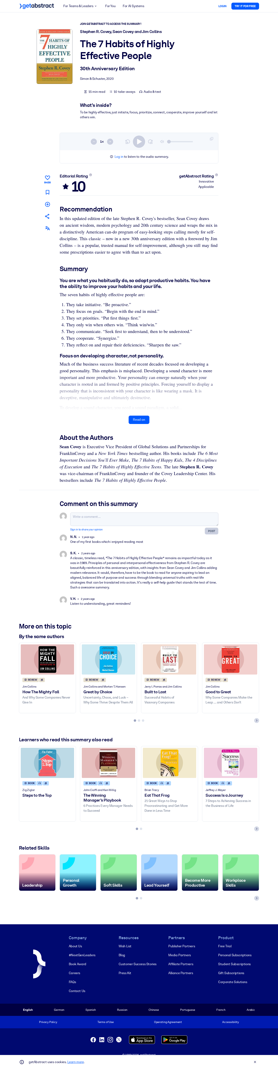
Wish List (125, 946)
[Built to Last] (169, 659)
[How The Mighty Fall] (47, 659)
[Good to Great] (230, 659)
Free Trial (224, 946)
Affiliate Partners (180, 964)
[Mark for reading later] (47, 192)
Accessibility (230, 1022)
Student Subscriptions (234, 964)
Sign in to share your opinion (86, 529)
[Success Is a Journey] (230, 763)
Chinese (154, 1009)
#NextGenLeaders (82, 955)
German (59, 1009)
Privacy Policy (48, 1022)
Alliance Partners (180, 973)
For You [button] (110, 6)
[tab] (135, 720)
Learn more (75, 1062)
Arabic (251, 1009)
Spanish (90, 1009)
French (220, 1009)
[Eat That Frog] (169, 763)
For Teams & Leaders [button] (78, 6)
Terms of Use (105, 1022)
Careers (74, 973)
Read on (139, 420)
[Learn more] (90, 174)
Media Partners (179, 955)
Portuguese (187, 1009)
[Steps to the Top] (47, 763)
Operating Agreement (168, 1022)
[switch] (139, 142)
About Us (75, 946)
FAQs (72, 982)
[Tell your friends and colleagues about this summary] (47, 216)
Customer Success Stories (138, 964)
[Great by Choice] (108, 659)
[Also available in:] (47, 228)
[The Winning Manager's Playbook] (108, 763)
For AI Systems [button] (133, 6)
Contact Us (77, 991)
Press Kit (125, 973)
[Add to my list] (47, 204)
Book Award (77, 964)
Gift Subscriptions (231, 973)
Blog (122, 955)
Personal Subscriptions (234, 955)
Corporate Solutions (232, 982)
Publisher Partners (181, 946)
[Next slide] (256, 720)
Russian (122, 1009)
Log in (119, 157)
